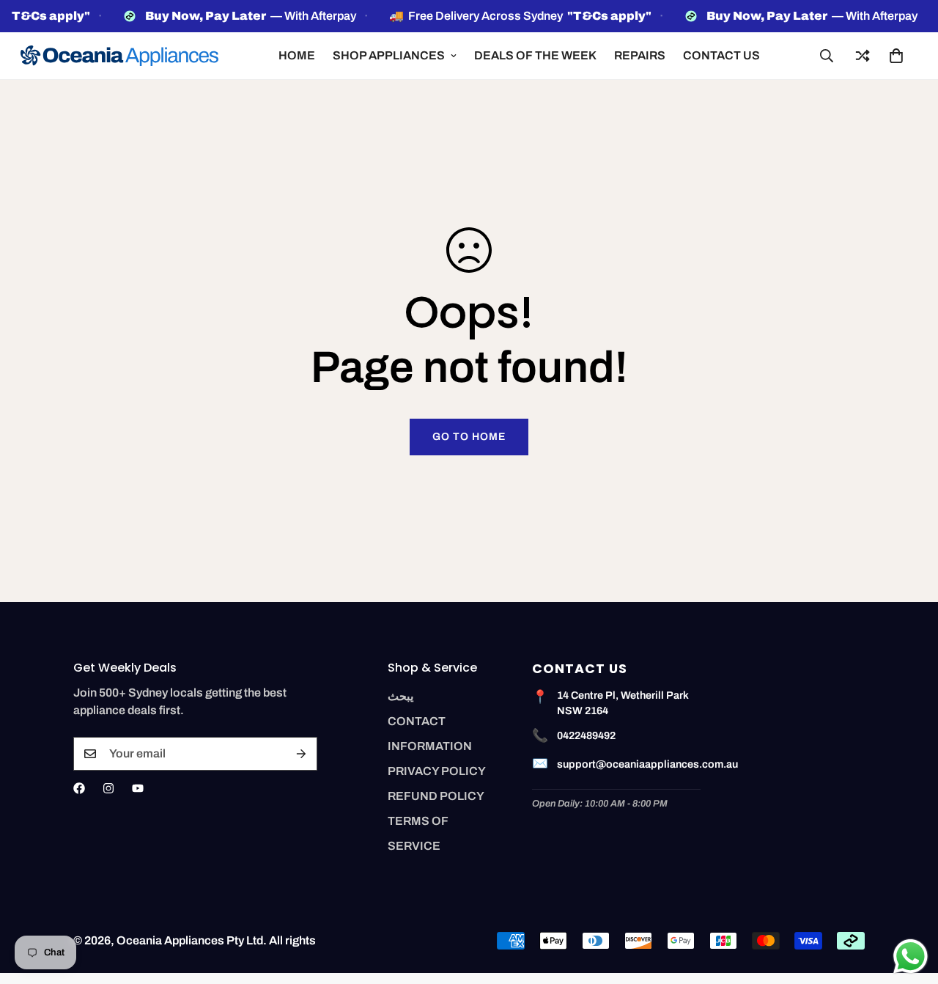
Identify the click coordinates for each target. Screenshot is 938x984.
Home (296, 55)
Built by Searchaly (469, 978)
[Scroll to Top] (909, 904)
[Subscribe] (301, 754)
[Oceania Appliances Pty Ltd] (119, 55)
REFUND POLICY (436, 796)
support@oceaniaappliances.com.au (647, 764)
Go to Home (469, 436)
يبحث (400, 696)
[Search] (827, 56)
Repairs (639, 55)
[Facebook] (79, 788)
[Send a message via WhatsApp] (910, 956)
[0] (896, 56)
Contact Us (721, 55)
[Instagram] (108, 788)
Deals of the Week (535, 55)
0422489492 (586, 735)
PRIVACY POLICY (437, 771)
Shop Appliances (389, 55)
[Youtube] (138, 788)
